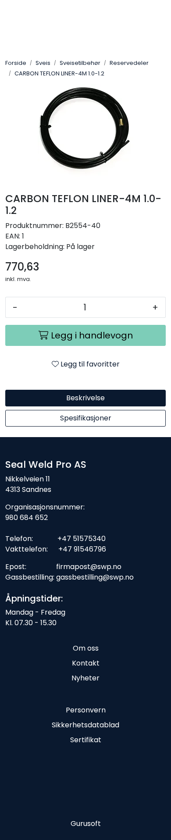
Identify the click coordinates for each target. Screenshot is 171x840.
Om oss (86, 648)
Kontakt (86, 663)
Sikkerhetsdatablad (85, 725)
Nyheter (85, 678)
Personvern (86, 710)
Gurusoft (86, 824)
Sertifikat (85, 740)
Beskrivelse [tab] (85, 398)
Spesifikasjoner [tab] (85, 418)
